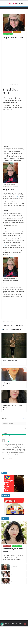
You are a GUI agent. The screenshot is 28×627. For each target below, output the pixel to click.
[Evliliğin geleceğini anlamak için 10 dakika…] (14, 391)
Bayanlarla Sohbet (16, 31)
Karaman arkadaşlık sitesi (9, 321)
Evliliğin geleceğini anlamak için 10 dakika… (13, 406)
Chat (7, 97)
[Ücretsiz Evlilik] (5, 574)
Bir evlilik (5, 245)
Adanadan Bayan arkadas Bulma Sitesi (13, 549)
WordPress (20, 623)
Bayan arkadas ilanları (7, 31)
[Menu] (2, 8)
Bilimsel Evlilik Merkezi (10, 360)
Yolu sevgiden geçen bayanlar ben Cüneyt (14, 325)
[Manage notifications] (25, 624)
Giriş (25, 418)
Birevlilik (18, 196)
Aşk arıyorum (7, 383)
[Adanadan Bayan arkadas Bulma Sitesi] (14, 532)
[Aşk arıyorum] (14, 368)
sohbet (8, 200)
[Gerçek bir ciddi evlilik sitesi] (5, 581)
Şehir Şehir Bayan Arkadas (8, 34)
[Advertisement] (14, 49)
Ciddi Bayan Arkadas (6, 545)
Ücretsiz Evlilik (14, 573)
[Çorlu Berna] (5, 567)
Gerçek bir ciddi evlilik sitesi (17, 580)
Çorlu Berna (14, 566)
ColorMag (13, 623)
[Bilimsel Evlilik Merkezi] (14, 333)
